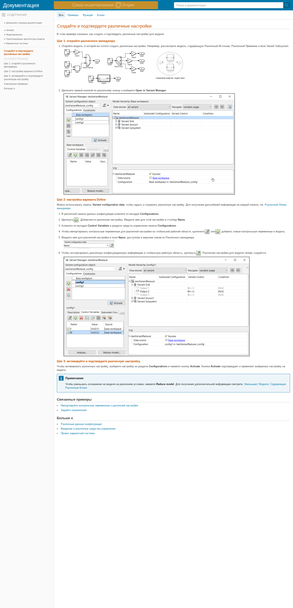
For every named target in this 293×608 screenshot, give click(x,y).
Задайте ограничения (74, 410)
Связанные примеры (16, 84)
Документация (21, 5)
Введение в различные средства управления (88, 428)
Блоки (100, 15)
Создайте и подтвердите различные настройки (18, 53)
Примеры (73, 15)
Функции (88, 15)
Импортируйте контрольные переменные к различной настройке (99, 405)
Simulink (10, 30)
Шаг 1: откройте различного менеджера (19, 65)
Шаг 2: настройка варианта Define (23, 71)
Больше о (9, 88)
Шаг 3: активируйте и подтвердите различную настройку (23, 78)
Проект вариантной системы (78, 433)
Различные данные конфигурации (81, 424)
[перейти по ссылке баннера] (106, 5)
